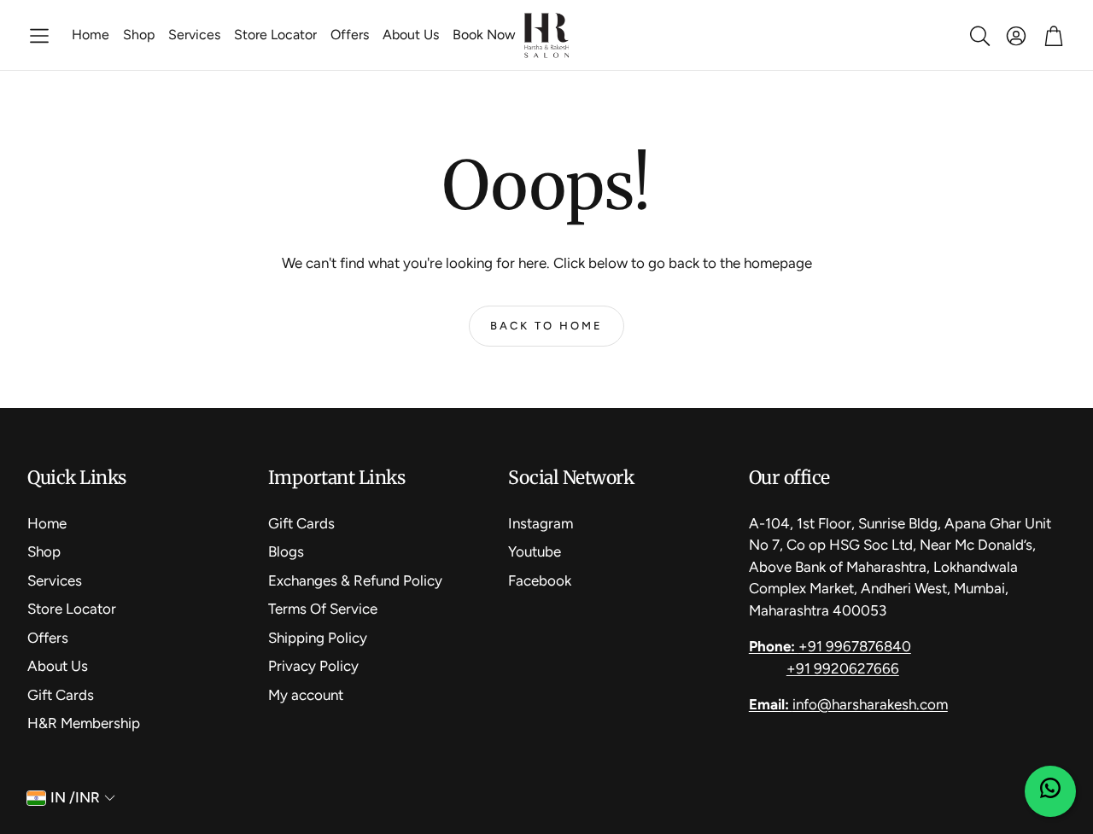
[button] (39, 36)
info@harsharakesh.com (848, 704)
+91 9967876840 (830, 646)
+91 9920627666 (842, 668)
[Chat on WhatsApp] (1050, 791)
